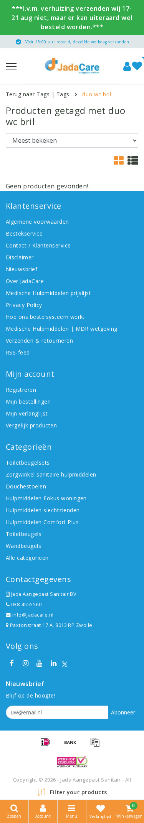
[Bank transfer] (73, 745)
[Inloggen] (127, 66)
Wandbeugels (23, 545)
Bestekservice (24, 233)
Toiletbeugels (23, 534)
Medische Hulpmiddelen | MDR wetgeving (62, 328)
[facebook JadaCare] (11, 663)
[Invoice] (96, 745)
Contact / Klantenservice (38, 245)
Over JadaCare (25, 281)
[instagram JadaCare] (25, 663)
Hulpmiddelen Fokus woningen (46, 498)
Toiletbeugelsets (28, 462)
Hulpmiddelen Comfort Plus (42, 522)
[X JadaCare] (65, 664)
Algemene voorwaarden (37, 221)
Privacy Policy (24, 304)
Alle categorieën (27, 557)
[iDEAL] (48, 745)
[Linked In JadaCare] (53, 663)
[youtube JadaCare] (39, 663)
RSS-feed (18, 352)
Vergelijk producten (31, 425)
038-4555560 (25, 604)
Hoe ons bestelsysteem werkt (45, 316)
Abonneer (123, 712)
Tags (63, 94)
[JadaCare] (72, 66)
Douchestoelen (26, 486)
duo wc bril (96, 94)
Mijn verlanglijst (27, 413)
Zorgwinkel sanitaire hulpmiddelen (51, 474)
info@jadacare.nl (33, 615)
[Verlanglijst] (137, 66)
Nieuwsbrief (21, 269)
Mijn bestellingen (28, 401)
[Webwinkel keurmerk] (72, 761)
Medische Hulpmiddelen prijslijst (48, 293)
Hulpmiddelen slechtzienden (42, 510)
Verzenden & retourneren (39, 340)
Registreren (21, 389)
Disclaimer (20, 257)
